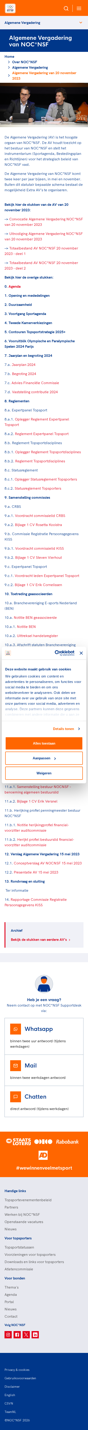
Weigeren (44, 773)
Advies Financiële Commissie (35, 382)
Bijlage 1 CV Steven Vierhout (39, 557)
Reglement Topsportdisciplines (40, 461)
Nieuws (10, 1229)
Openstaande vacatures (24, 1221)
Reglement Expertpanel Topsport (42, 433)
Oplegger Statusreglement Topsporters (46, 479)
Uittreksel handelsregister (37, 635)
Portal (9, 1301)
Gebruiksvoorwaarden (20, 1378)
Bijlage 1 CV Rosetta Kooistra (38, 524)
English (10, 1395)
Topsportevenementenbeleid (28, 1200)
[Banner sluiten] (81, 653)
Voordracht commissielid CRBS (40, 515)
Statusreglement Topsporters (38, 488)
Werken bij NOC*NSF (22, 1214)
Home (9, 56)
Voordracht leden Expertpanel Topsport (47, 575)
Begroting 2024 (24, 373)
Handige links (15, 1190)
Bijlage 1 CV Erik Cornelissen (38, 584)
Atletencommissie (19, 1269)
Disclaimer (12, 1387)
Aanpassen (41, 758)
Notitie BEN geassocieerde (35, 617)
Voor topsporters (18, 1238)
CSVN (9, 1403)
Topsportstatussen (19, 1247)
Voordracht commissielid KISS (39, 548)
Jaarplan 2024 (23, 364)
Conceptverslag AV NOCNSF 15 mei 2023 (48, 863)
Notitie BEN (26, 626)
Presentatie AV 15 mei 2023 (36, 872)
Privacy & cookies (17, 1370)
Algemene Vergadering (22, 22)
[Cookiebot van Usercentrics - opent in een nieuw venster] (55, 653)
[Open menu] (78, 8)
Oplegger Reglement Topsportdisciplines (48, 452)
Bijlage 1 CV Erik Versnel (37, 801)
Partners (11, 1207)
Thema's (12, 1287)
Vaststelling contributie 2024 (35, 392)
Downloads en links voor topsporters (34, 1261)
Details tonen (63, 729)
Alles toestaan (44, 743)
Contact (11, 1316)
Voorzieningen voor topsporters (30, 1254)
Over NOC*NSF (24, 62)
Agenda (15, 286)
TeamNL (10, 1412)
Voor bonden (15, 1278)
